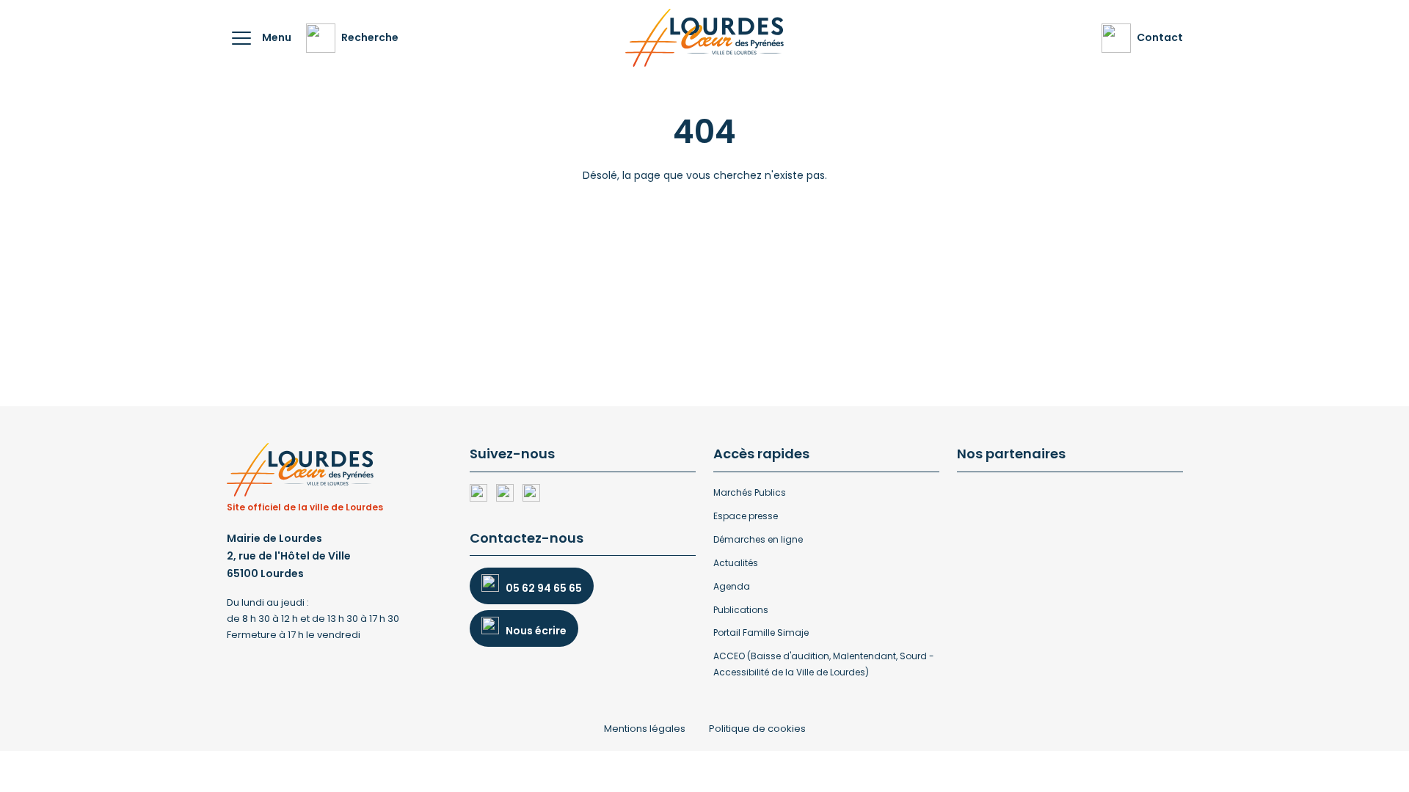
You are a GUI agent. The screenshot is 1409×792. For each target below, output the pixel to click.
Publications (740, 610)
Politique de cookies (757, 729)
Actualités (735, 563)
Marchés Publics (749, 492)
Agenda (731, 586)
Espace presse (745, 516)
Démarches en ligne (758, 539)
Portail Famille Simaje (761, 632)
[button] (241, 38)
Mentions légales (644, 729)
